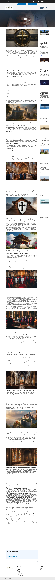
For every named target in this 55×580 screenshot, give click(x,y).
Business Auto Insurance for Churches (13, 556)
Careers (27, 567)
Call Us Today (45, 7)
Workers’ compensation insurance (20, 147)
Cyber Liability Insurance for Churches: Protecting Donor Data (44, 93)
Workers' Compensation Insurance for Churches (14, 555)
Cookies (18, 574)
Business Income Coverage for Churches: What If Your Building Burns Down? (44, 70)
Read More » (41, 55)
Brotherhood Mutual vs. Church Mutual (44, 162)
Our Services (26, 7)
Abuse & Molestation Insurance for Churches (14, 552)
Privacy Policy (19, 572)
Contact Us (42, 1)
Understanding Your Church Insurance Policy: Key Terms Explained (44, 211)
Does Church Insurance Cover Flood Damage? (44, 117)
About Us (34, 7)
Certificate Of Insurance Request (31, 568)
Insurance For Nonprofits (29, 570)
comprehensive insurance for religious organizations (28, 139)
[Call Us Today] (41, 7)
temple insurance (25, 218)
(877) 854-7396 (46, 8)
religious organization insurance (24, 331)
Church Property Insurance (18, 7)
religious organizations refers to (19, 489)
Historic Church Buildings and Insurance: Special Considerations (44, 138)
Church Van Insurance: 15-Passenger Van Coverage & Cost (44, 43)
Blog (38, 1)
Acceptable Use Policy (20, 575)
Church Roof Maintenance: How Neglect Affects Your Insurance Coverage (44, 189)
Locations (34, 1)
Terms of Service (19, 573)
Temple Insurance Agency (30, 569)
